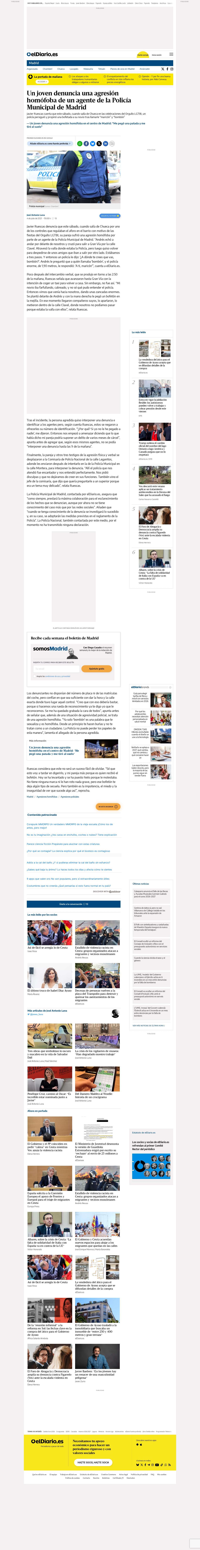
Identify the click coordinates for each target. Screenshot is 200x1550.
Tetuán (101, 69)
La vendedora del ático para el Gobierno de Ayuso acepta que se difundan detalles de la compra (95, 1285)
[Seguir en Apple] (141, 1444)
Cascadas (74, 1431)
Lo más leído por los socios (42, 914)
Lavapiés (74, 69)
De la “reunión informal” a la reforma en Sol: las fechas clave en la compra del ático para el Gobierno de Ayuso (50, 1330)
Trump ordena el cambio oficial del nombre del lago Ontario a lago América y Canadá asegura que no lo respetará (152, 448)
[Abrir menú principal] (171, 54)
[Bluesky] (92, 143)
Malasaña (88, 69)
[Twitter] (162, 69)
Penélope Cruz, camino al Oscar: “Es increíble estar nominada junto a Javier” (49, 1097)
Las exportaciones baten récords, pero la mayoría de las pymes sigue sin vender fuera (140, 770)
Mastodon (131, 1478)
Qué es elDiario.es (39, 1474)
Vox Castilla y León (120, 3)
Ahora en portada (37, 1110)
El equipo (53, 1474)
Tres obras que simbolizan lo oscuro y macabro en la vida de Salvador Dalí (49, 1054)
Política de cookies (72, 1478)
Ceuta (57, 3)
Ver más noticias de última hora (148, 1026)
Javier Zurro (80, 1381)
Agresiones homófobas (47, 796)
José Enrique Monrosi (84, 1249)
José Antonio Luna (36, 215)
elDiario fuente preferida (133, 1431)
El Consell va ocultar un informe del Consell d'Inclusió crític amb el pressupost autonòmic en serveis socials (149, 995)
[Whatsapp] (79, 143)
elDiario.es (79, 1004)
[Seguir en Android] (137, 1444)
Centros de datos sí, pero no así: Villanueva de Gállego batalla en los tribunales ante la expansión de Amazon (149, 912)
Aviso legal (123, 1474)
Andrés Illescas (81, 957)
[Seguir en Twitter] (141, 1464)
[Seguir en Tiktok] (161, 1464)
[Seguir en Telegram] (149, 1464)
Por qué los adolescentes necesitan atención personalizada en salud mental (140, 716)
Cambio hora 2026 (49, 1431)
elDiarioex (79, 1160)
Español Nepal (49, 3)
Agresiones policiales (70, 796)
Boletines (106, 1478)
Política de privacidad (139, 1474)
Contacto (86, 1478)
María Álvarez (33, 994)
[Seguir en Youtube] (157, 1464)
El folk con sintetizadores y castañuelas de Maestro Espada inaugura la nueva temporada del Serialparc (151, 927)
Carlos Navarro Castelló (148, 499)
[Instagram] (171, 69)
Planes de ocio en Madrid (122, 69)
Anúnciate (145, 69)
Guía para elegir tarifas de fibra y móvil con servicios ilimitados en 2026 (140, 697)
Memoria (101, 1431)
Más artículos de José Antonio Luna (47, 1010)
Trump (72, 3)
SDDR (68, 1431)
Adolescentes (119, 1431)
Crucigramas (60, 1431)
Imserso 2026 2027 (84, 1431)
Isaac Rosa (32, 951)
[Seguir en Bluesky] (137, 1464)
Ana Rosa (163, 3)
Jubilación (130, 3)
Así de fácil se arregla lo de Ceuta (47, 947)
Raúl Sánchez (51, 1061)
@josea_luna (36, 1014)
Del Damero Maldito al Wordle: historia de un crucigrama (94, 1095)
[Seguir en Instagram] (152, 1464)
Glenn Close (138, 3)
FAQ (152, 1474)
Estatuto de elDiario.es (143, 1132)
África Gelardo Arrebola (38, 1338)
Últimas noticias (141, 883)
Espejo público (107, 3)
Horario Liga (109, 1431)
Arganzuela (32, 69)
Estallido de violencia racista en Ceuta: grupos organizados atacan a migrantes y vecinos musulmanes (96, 951)
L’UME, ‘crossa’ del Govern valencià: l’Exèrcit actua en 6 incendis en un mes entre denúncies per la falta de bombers (151, 1012)
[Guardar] (112, 143)
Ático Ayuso (65, 3)
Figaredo (98, 3)
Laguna (94, 1431)
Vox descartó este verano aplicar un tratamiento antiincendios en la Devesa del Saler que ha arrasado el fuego (154, 491)
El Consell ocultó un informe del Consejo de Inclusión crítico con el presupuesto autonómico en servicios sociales (150, 945)
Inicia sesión (156, 55)
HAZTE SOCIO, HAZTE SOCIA (93, 1462)
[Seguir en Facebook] (145, 1464)
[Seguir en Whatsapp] (166, 1464)
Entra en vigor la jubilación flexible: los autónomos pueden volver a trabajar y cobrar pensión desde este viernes (153, 405)
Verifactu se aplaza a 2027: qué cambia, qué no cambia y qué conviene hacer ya (140, 752)
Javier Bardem (80, 3)
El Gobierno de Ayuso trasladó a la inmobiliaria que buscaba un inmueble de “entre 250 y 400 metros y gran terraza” (96, 1330)
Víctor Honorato (35, 1249)
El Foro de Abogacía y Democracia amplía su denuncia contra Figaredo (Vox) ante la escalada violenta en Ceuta (49, 1376)
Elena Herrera (34, 1154)
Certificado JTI (118, 1478)
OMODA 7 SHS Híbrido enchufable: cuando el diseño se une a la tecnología (140, 733)
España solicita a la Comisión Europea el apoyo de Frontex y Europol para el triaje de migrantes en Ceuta (49, 1198)
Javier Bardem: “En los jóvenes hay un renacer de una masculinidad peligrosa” (95, 1374)
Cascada (170, 3)
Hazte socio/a (142, 55)
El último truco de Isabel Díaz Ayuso (49, 990)
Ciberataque (90, 3)
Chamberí (47, 69)
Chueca (61, 69)
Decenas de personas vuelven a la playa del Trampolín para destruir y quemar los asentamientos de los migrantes (96, 995)
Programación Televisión (164, 1431)
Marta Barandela (102, 1249)
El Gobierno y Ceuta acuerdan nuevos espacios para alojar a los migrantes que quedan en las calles (96, 1243)
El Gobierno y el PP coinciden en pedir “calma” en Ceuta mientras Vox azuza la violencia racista (47, 1147)
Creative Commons (108, 1474)
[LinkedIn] (105, 143)
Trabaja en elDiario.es (68, 1474)
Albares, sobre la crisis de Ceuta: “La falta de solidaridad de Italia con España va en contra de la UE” (49, 1243)
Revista (96, 1478)
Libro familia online (148, 1431)
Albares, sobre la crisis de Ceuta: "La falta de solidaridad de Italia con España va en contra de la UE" (154, 574)
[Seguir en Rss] (169, 1464)
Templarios (154, 3)
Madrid (34, 63)
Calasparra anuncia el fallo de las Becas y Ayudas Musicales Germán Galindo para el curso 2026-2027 (151, 894)
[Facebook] (167, 69)
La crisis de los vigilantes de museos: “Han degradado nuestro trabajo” (97, 1052)
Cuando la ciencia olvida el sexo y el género (149, 959)
